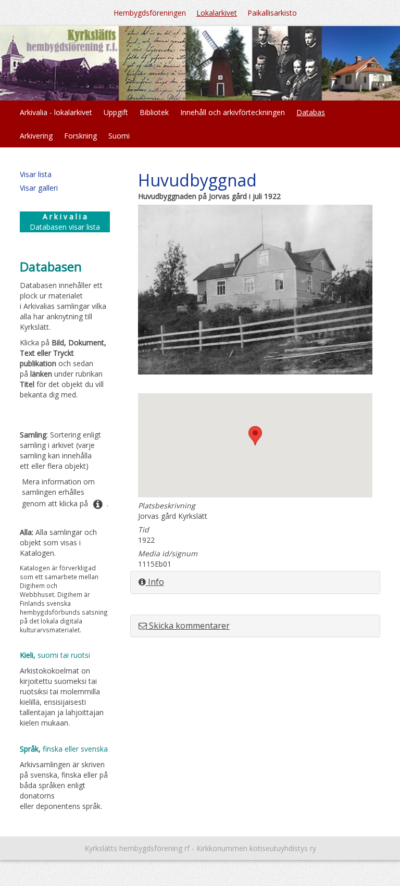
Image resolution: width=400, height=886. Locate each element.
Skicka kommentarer (188, 625)
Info (155, 582)
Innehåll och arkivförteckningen (232, 112)
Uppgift (116, 112)
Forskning (80, 136)
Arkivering (36, 136)
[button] (255, 436)
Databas (310, 112)
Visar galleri (39, 188)
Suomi (119, 136)
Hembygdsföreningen (150, 13)
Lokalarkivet (216, 13)
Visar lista (36, 174)
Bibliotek (154, 112)
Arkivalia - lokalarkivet (56, 112)
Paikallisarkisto (272, 13)
